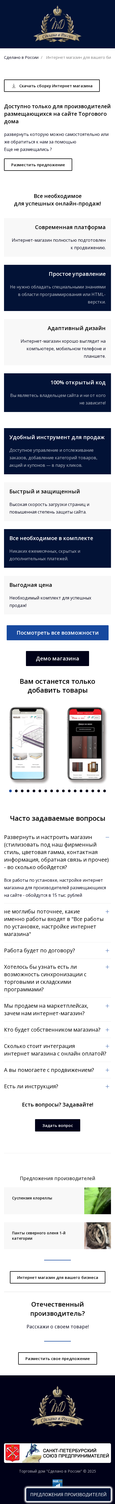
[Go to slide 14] (87, 791)
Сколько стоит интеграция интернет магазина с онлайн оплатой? (55, 1049)
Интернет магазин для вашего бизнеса (57, 1277)
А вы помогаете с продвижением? (49, 1069)
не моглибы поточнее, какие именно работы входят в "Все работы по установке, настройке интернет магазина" (54, 923)
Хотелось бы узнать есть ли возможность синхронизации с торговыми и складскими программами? (45, 978)
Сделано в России (21, 57)
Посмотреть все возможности (58, 632)
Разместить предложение (38, 164)
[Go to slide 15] (92, 791)
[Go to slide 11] (69, 791)
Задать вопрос (57, 1125)
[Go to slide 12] (75, 791)
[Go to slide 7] (45, 791)
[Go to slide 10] (63, 791)
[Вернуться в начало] (57, 24)
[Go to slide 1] (10, 791)
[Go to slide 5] (34, 791)
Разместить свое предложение (57, 1358)
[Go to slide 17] (104, 791)
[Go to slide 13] (81, 791)
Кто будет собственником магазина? (52, 1029)
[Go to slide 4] (28, 791)
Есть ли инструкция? (31, 1086)
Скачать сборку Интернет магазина (56, 85)
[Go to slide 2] (16, 791)
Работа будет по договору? (39, 950)
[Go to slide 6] (40, 791)
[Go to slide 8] (51, 791)
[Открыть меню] (68, 1494)
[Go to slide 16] (98, 791)
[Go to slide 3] (22, 791)
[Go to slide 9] (57, 791)
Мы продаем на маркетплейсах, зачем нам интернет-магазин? (46, 1009)
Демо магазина (57, 658)
